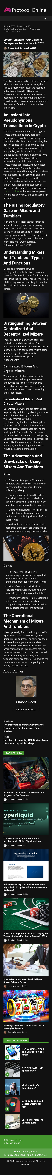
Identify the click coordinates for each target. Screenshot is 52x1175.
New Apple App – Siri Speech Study (12, 1069)
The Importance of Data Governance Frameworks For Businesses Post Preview (23, 726)
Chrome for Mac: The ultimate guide (12, 1121)
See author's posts (26, 709)
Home (17, 1151)
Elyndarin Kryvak (15, 799)
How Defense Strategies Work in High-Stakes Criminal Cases (26, 960)
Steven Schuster (14, 986)
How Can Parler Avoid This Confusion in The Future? (12, 1052)
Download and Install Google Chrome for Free (12, 1104)
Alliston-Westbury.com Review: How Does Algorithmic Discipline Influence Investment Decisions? (26, 865)
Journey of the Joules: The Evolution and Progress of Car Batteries (26, 773)
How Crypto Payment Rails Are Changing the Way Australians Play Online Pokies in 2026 (26, 914)
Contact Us (41, 1154)
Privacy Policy (29, 1151)
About (30, 1154)
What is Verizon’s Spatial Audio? (12, 1087)
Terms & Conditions (14, 1154)
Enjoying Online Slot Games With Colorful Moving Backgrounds (26, 1006)
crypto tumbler (11, 191)
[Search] (45, 18)
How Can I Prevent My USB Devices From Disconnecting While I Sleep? (25, 740)
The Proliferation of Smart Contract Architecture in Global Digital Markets (26, 819)
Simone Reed (13, 48)
